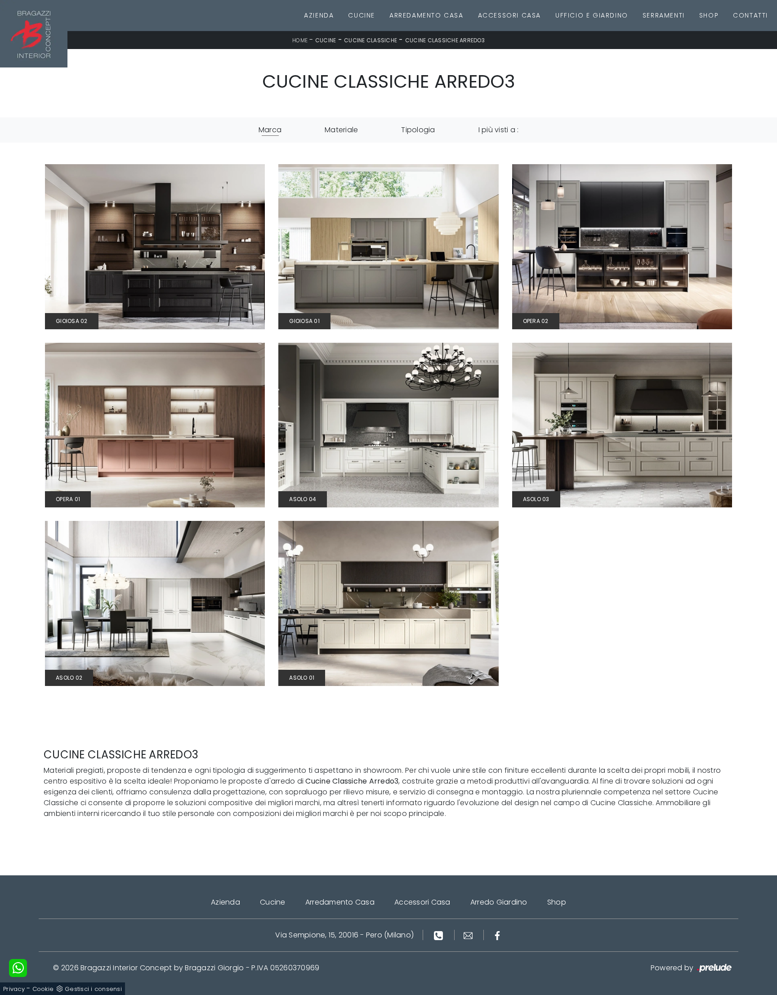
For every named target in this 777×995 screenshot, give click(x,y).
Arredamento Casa (426, 15)
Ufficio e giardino (591, 15)
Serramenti (664, 15)
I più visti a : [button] (498, 130)
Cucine (361, 15)
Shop (709, 15)
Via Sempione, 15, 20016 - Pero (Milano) (344, 935)
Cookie (43, 989)
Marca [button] (270, 130)
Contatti (750, 15)
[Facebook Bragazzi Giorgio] (497, 935)
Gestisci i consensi (93, 989)
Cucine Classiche (370, 40)
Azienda (319, 15)
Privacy (14, 989)
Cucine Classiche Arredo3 (445, 40)
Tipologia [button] (418, 130)
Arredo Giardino (498, 902)
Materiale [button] (341, 130)
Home (300, 40)
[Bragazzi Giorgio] (33, 33)
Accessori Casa (509, 15)
